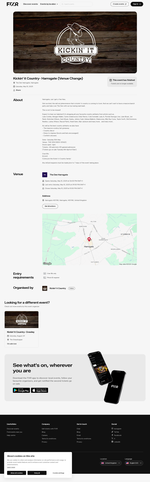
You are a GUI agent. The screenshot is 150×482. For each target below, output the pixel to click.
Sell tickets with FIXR (50, 429)
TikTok (116, 432)
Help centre (11, 435)
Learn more (11, 467)
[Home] (12, 4)
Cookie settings (58, 473)
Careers (45, 435)
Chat (78, 429)
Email (79, 435)
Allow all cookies (17, 473)
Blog (43, 432)
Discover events (30, 4)
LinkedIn (117, 442)
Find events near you (14, 432)
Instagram (117, 429)
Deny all (37, 473)
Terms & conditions (49, 439)
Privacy (44, 442)
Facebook (117, 435)
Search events (69, 4)
